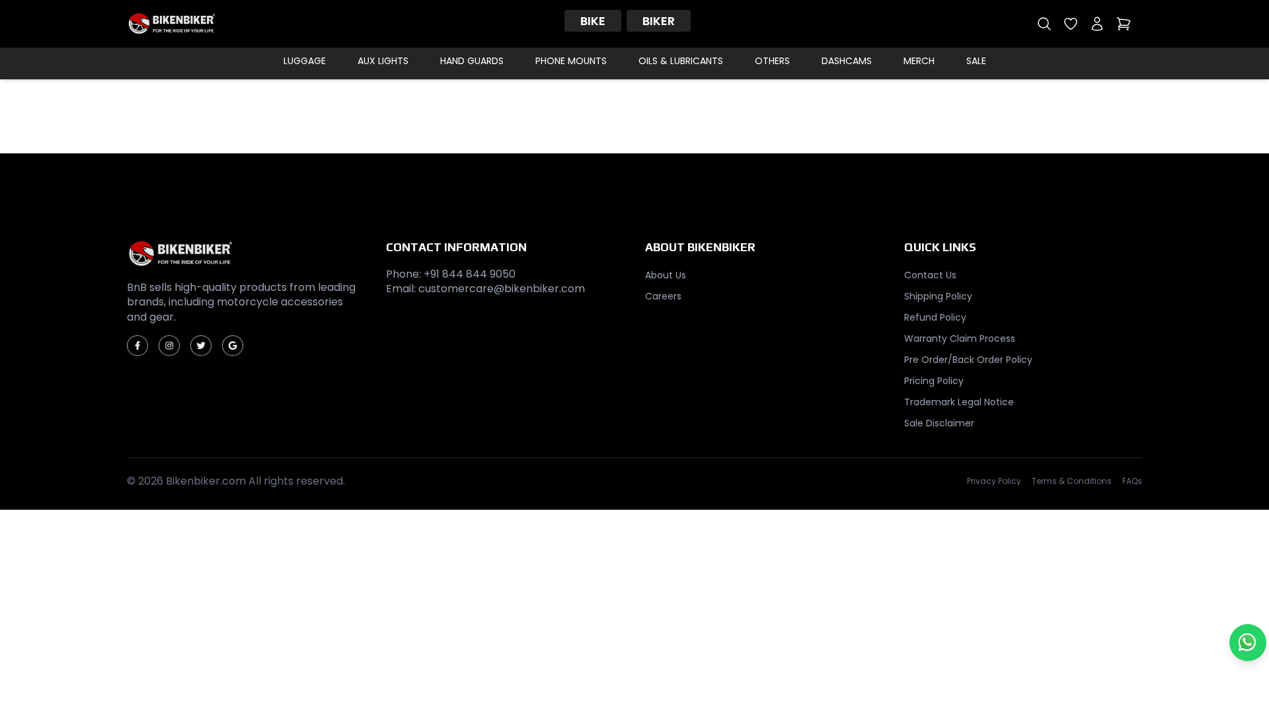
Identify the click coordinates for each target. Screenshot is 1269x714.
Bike (592, 21)
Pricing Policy (934, 380)
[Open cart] (1124, 24)
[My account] (1097, 24)
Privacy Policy (994, 481)
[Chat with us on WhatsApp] (1247, 642)
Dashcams (847, 60)
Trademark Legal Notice (959, 402)
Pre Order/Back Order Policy (968, 359)
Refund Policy (935, 317)
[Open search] (1044, 24)
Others (772, 60)
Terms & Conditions (1072, 481)
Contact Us (930, 275)
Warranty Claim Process (959, 338)
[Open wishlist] (1071, 24)
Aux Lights (383, 60)
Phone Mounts (571, 60)
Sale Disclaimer (939, 423)
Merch (919, 60)
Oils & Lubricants (680, 60)
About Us (665, 275)
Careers (663, 296)
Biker (658, 21)
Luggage (305, 60)
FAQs (1132, 481)
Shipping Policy (938, 296)
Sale (976, 60)
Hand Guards (472, 60)
